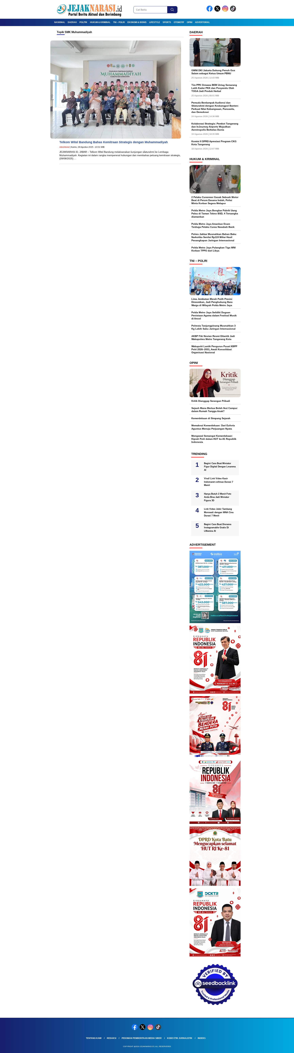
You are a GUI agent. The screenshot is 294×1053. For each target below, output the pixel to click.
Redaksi (111, 1038)
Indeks (202, 1038)
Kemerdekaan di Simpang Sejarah (210, 418)
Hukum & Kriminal (100, 22)
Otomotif (179, 22)
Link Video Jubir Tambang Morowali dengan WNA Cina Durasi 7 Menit (218, 512)
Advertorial (202, 22)
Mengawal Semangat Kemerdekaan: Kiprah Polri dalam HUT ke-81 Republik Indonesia (213, 438)
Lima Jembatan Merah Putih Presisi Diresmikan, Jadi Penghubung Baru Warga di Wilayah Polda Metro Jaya (212, 302)
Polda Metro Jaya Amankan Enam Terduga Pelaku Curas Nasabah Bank (212, 225)
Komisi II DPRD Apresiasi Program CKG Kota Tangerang (213, 143)
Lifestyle (154, 22)
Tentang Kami (93, 1038)
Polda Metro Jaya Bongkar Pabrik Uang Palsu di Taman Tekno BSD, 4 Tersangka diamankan (214, 213)
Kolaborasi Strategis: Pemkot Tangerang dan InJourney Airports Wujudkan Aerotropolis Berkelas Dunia (214, 126)
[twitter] (218, 11)
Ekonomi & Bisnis (136, 22)
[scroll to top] (282, 1047)
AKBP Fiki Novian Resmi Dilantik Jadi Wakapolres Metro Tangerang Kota (213, 338)
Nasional (59, 22)
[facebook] (210, 11)
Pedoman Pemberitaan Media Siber (142, 1038)
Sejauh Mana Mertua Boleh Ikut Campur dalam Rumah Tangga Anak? (214, 410)
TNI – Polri (119, 22)
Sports (167, 22)
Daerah (72, 22)
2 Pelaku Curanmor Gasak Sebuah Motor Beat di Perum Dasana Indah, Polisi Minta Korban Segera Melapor (214, 200)
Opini (189, 22)
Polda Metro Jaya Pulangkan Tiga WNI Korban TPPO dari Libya (213, 249)
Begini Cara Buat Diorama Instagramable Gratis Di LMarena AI (217, 527)
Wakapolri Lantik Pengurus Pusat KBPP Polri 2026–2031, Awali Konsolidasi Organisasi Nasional (214, 349)
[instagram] (225, 11)
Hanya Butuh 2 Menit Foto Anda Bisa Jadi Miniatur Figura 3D (217, 497)
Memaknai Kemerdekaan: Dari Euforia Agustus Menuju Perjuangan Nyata (213, 427)
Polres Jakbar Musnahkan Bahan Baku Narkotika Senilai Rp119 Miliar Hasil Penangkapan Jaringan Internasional (213, 237)
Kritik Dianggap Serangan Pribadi (210, 401)
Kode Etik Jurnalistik (179, 1038)
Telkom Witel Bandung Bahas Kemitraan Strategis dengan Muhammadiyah (113, 142)
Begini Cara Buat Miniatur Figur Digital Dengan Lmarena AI (220, 466)
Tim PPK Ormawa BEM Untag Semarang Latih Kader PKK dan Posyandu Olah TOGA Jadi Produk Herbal (214, 88)
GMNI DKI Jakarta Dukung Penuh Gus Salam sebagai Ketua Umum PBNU (213, 72)
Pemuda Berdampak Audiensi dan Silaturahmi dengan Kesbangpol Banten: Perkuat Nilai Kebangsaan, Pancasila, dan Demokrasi (215, 107)
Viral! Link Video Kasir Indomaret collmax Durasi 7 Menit (218, 481)
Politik (83, 22)
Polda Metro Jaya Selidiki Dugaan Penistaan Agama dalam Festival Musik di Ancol (214, 315)
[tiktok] (233, 11)
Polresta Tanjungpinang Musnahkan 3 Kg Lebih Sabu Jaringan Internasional (213, 327)
